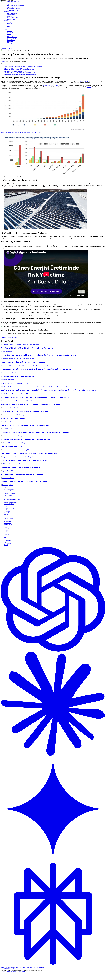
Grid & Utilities (11, 14)
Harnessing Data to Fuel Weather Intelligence (20, 467)
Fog (5, 537)
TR (5, 44)
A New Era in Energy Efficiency (14, 383)
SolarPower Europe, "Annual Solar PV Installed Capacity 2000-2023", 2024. (21, 132)
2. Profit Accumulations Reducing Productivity (16, 68)
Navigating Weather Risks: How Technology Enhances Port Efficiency (30, 404)
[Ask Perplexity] (53, 965)
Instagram (13, 971)
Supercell (6, 542)
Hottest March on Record (11, 446)
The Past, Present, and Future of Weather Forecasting (24, 460)
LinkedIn (3, 971)
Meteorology (7, 540)
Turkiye (9, 22)
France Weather (8, 524)
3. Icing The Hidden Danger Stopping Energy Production (19, 69)
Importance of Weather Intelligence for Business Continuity (26, 439)
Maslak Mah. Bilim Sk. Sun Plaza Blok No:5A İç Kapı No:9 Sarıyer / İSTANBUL (22, 967)
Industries (6, 11)
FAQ (5, 531)
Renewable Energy (12, 13)
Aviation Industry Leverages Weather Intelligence (22, 474)
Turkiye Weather (8, 518)
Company (6, 29)
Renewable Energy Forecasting (15, 5)
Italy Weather (7, 523)
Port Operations (11, 19)
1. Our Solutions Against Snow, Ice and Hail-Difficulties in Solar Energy (23, 66)
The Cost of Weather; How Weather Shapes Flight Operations (27, 348)
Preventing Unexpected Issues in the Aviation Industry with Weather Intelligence (35, 432)
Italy (8, 26)
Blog (5, 35)
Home (2, 48)
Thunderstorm (7, 543)
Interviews (10, 41)
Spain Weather (8, 521)
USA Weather (7, 520)
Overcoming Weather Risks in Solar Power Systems (23, 362)
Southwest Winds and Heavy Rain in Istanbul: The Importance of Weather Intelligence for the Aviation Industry (48, 390)
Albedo (6, 536)
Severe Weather (11, 40)
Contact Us (10, 32)
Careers (9, 34)
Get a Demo (7, 46)
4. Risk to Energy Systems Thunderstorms (15, 71)
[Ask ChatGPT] (53, 651)
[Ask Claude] (53, 756)
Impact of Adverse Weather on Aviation (17, 376)
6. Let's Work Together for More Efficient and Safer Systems (20, 74)
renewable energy (83, 81)
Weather (6, 20)
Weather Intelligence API (13, 8)
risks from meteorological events (50, 85)
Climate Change (11, 38)
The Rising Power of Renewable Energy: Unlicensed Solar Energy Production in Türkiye (38, 355)
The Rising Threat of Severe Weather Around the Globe (24, 411)
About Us (9, 31)
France (9, 28)
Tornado (6, 545)
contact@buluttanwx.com (7, 968)
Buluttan (3, 61)
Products (6, 4)
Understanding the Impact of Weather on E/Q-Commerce (25, 481)
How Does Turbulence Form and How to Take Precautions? (26, 425)
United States (10, 23)
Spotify (23, 971)
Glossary (9, 43)
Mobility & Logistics (12, 17)
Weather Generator (12, 37)
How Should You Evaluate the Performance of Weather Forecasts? (29, 453)
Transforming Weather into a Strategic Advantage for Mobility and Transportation (36, 369)
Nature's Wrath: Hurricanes (13, 418)
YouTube (18, 971)
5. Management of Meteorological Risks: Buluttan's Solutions (20, 72)
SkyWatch (10, 7)
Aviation (9, 16)
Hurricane (6, 539)
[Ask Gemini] (53, 860)
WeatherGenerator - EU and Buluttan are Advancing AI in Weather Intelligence (35, 397)
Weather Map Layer (12, 10)
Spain (8, 25)
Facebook (8, 971)
